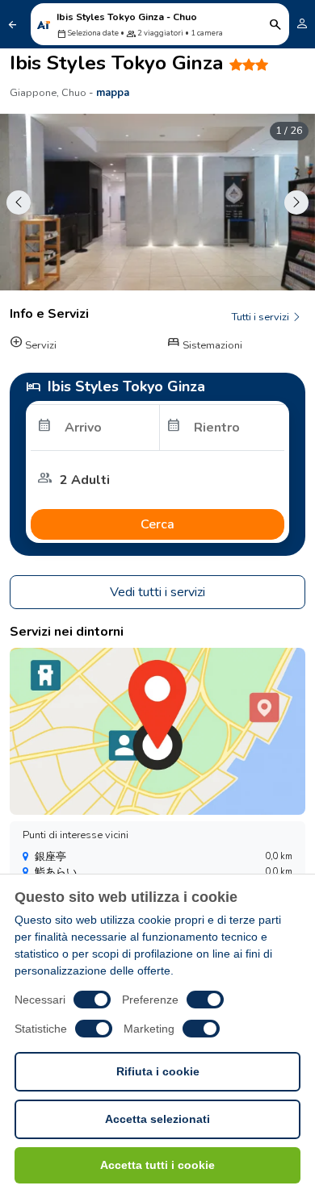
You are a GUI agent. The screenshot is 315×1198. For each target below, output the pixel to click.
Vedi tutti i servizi (157, 592)
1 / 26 (289, 130)
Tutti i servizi (262, 317)
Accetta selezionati (157, 1118)
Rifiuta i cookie (158, 1071)
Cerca (157, 524)
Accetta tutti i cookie (157, 1164)
